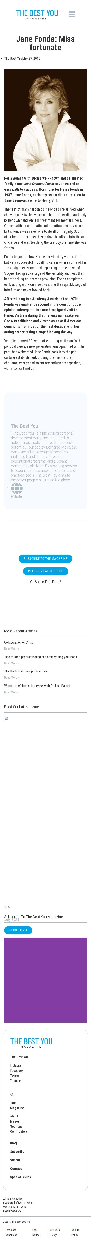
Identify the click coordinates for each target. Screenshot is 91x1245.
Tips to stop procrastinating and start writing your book (40, 657)
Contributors (19, 1132)
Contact (16, 1169)
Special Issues (20, 1177)
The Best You (19, 1057)
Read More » (11, 649)
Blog (13, 1143)
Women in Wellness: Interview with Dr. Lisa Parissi (37, 686)
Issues (14, 1121)
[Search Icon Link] (12, 1094)
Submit (15, 1160)
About (14, 1116)
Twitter (15, 1076)
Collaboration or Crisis (18, 642)
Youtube (15, 1081)
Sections (16, 1126)
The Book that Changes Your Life (26, 671)
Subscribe (17, 1152)
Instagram (16, 1066)
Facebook (16, 1071)
